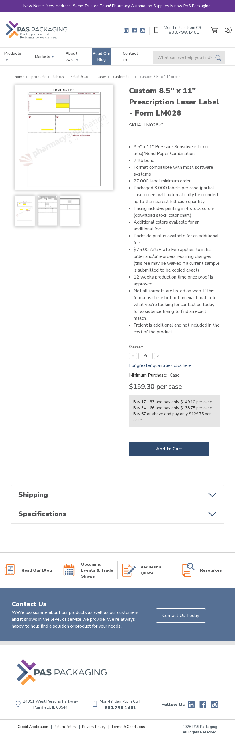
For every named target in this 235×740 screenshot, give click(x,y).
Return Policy (65, 726)
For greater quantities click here (160, 365)
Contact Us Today (180, 615)
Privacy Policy (93, 726)
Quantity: (136, 346)
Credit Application (33, 726)
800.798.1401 (120, 708)
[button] (117, 494)
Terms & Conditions (128, 726)
